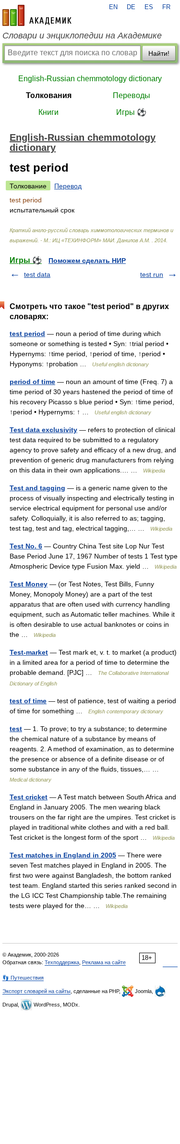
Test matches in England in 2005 (63, 855)
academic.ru (37, 15)
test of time (28, 701)
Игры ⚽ (131, 112)
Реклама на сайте (104, 962)
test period (27, 333)
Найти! (158, 53)
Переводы (131, 95)
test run (151, 274)
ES (148, 7)
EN (113, 7)
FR (166, 7)
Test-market (29, 652)
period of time (32, 381)
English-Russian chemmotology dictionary (90, 79)
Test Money (29, 584)
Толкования (49, 95)
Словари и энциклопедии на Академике (82, 35)
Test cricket (29, 797)
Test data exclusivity (43, 430)
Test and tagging (37, 488)
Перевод (68, 186)
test (16, 729)
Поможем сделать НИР (87, 260)
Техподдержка (62, 962)
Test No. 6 (26, 546)
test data (37, 274)
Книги (48, 112)
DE (131, 7)
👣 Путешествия (23, 978)
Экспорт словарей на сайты (36, 991)
